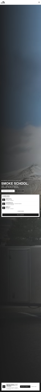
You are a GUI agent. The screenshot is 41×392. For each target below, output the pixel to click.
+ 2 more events (20, 211)
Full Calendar (20, 214)
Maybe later (33, 386)
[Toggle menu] (39, 2)
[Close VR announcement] (38, 384)
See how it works (24, 386)
